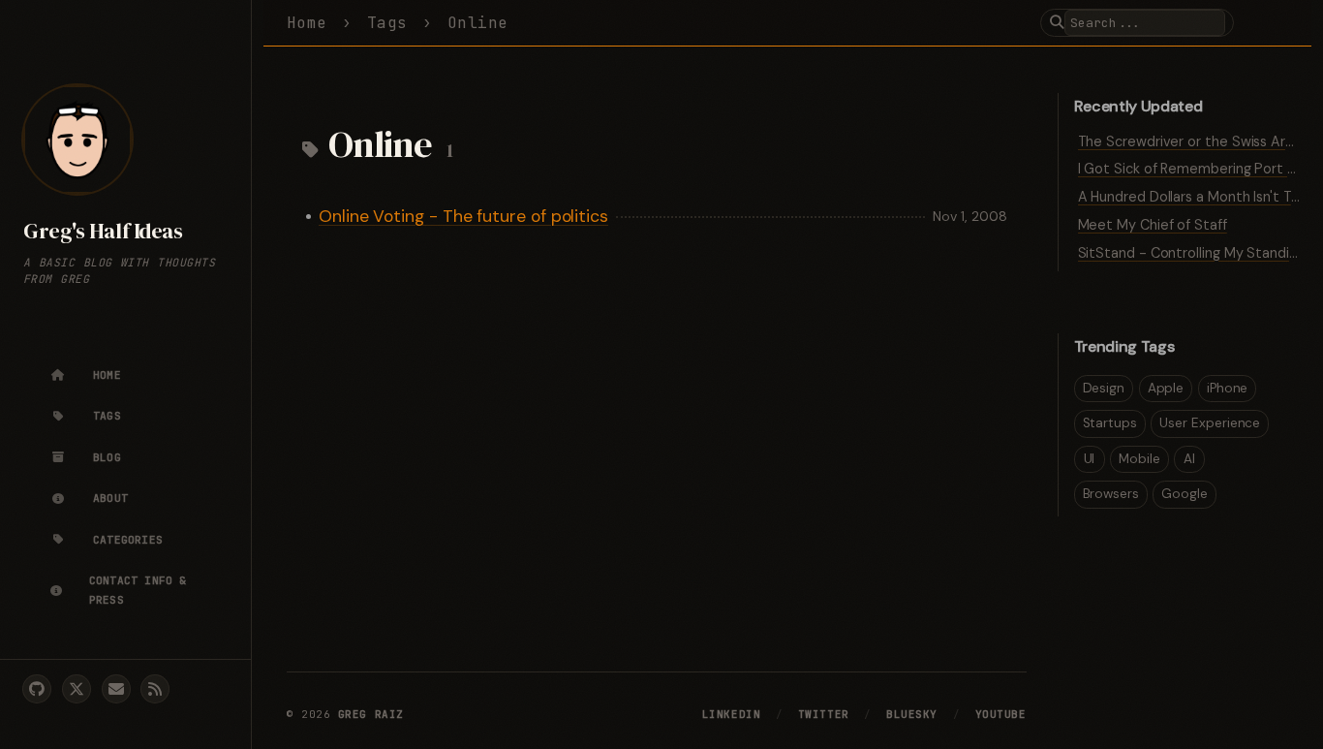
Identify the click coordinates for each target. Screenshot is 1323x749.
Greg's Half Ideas (102, 231)
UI (1089, 459)
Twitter (823, 714)
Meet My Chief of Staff (1152, 225)
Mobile (1139, 459)
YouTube (1001, 714)
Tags (387, 23)
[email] (116, 688)
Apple (1166, 388)
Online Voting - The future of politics (463, 216)
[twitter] (76, 688)
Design (1104, 388)
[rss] (155, 688)
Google (1184, 493)
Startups (1110, 423)
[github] (36, 688)
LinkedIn (731, 714)
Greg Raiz (371, 714)
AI (1189, 459)
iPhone (1227, 388)
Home (307, 23)
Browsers (1111, 493)
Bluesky (912, 714)
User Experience (1209, 423)
